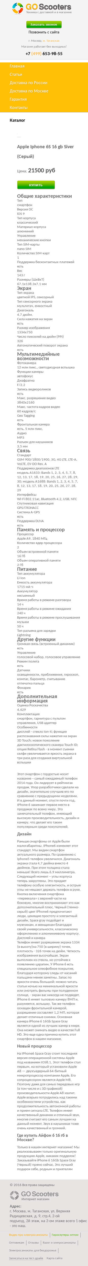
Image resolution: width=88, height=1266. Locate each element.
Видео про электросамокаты (28, 1234)
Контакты (19, 108)
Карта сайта (54, 1258)
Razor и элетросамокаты (59, 1242)
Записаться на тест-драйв (26, 1258)
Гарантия (18, 99)
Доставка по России (28, 83)
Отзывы (33, 1242)
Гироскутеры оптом (65, 1234)
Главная (17, 66)
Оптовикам (16, 1242)
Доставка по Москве (29, 91)
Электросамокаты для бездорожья (32, 1250)
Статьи (16, 74)
